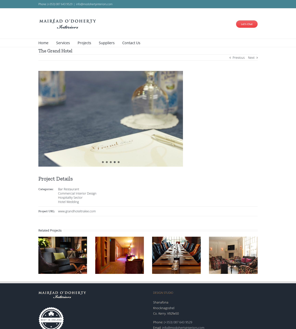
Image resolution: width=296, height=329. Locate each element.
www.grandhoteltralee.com (77, 211)
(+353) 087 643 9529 (59, 4)
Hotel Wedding (68, 202)
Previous (239, 57)
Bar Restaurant (68, 189)
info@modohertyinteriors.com (94, 4)
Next (251, 57)
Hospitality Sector (70, 197)
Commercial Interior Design (77, 193)
